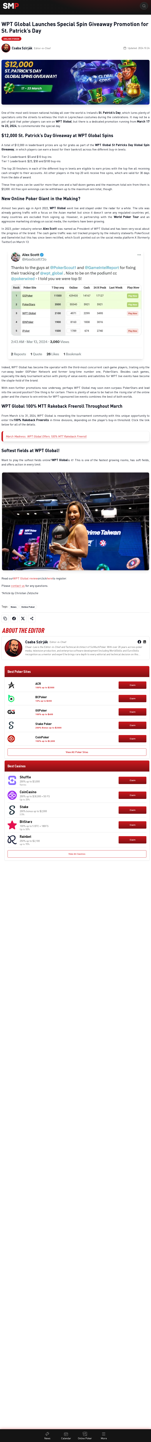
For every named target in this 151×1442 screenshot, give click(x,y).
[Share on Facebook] (14, 618)
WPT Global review (25, 578)
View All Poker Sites (77, 752)
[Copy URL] (5, 618)
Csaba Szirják (22, 48)
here (50, 578)
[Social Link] (139, 642)
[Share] (31, 618)
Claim (133, 685)
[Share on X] (23, 618)
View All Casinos (77, 853)
